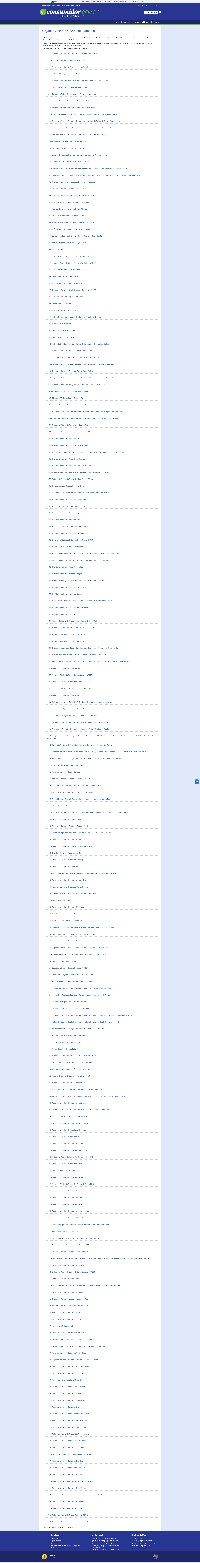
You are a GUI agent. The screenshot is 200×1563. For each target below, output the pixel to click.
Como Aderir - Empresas (59, 1544)
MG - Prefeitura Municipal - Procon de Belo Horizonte (68, 607)
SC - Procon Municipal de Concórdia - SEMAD (65, 1231)
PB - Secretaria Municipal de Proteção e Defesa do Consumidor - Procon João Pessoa (80, 745)
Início (117, 22)
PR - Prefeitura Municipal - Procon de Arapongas (66, 860)
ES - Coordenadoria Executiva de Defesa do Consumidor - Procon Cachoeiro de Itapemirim (82, 364)
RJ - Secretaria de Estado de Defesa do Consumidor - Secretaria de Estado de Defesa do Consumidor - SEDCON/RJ (91, 1015)
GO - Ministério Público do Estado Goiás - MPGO (66, 398)
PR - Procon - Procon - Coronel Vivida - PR (64, 961)
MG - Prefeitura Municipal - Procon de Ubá (64, 520)
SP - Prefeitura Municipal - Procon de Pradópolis (66, 1501)
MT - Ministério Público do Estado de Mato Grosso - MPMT (70, 675)
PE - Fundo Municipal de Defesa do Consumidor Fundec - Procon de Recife (76, 785)
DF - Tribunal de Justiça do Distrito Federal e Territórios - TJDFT (72, 290)
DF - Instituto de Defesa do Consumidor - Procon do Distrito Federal (73, 195)
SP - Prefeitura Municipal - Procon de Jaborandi (66, 1448)
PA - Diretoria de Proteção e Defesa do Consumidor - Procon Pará (72, 716)
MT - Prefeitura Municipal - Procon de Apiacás (65, 668)
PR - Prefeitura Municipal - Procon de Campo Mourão (68, 887)
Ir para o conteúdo (46, 5)
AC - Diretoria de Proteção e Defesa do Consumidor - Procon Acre (72, 53)
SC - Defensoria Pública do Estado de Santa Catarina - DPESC (71, 1272)
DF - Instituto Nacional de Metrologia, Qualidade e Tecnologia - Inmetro (74, 317)
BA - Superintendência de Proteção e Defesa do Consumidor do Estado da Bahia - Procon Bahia (84, 121)
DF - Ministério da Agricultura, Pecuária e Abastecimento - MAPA (72, 256)
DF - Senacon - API (55, 249)
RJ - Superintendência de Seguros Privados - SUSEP (68, 968)
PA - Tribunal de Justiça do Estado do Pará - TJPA (66, 709)
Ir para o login (65, 5)
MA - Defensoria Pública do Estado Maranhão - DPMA (68, 425)
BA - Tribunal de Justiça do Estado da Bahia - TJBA (67, 141)
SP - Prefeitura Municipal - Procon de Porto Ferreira (67, 1333)
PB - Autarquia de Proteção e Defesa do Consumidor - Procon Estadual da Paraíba (79, 729)
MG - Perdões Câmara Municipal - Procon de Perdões (68, 486)
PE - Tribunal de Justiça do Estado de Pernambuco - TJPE (70, 779)
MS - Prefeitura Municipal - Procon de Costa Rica (66, 634)
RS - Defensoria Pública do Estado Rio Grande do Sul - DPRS (71, 1157)
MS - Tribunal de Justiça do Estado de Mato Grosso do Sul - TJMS (72, 621)
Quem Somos (96, 1547)
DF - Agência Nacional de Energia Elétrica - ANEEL (67, 209)
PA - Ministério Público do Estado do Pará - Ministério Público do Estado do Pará (78, 722)
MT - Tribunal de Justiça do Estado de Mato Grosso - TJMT (70, 688)
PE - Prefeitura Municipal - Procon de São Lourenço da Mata (70, 792)
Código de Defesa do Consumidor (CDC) (105, 1549)
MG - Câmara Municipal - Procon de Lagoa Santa (66, 506)
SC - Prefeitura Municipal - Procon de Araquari (65, 1292)
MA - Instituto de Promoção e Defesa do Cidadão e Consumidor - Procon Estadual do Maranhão (83, 418)
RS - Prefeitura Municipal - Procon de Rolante (65, 1204)
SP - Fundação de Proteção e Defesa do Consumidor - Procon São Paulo (75, 1495)
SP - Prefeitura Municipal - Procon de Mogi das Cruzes (68, 1420)
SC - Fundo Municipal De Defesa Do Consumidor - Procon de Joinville (74, 1238)
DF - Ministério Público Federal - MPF (62, 310)
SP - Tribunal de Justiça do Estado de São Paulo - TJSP (69, 1306)
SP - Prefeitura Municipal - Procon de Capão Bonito (67, 1353)
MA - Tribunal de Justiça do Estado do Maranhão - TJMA (69, 432)
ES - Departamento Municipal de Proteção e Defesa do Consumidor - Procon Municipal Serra (82, 378)
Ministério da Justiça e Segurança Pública (105, 1540)
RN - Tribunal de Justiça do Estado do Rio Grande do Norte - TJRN (73, 1062)
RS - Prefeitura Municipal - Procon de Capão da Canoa (68, 1218)
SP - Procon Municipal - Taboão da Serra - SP (65, 1380)
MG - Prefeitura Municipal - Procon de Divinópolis (66, 533)
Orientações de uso (138, 1542)
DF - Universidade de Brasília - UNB (61, 330)
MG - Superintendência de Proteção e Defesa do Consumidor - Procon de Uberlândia (79, 493)
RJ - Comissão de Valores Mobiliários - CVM (64, 1042)
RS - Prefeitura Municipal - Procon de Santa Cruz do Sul (69, 1103)
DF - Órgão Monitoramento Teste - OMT (63, 303)
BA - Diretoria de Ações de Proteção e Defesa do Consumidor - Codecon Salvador (78, 155)
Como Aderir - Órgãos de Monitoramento (105, 1546)
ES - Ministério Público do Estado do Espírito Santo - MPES (70, 351)
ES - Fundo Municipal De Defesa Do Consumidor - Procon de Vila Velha (75, 357)
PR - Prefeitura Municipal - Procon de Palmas (65, 941)
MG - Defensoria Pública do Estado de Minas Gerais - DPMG (70, 540)
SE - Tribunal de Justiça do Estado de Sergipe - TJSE (68, 1299)
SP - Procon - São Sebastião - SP (60, 1326)
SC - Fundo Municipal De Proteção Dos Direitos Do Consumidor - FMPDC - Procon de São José (84, 1285)
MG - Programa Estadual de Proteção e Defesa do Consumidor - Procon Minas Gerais (80, 601)
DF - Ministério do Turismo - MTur (60, 324)
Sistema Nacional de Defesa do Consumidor (106, 1544)
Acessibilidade (142, 5)
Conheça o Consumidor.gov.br (142, 1540)
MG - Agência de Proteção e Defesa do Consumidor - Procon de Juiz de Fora (76, 580)
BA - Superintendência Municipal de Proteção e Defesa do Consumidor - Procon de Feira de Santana (85, 128)
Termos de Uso (137, 1538)
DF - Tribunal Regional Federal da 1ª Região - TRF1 (67, 243)
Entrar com (151, 12)
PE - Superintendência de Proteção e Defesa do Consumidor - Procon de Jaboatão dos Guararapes (85, 758)
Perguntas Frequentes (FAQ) (142, 1546)
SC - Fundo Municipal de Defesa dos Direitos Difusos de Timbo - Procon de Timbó (78, 1225)
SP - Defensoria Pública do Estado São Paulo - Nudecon (69, 1434)
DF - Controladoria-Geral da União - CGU (63, 276)
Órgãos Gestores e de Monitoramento (104, 1538)
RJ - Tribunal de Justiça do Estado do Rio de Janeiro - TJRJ (70, 975)
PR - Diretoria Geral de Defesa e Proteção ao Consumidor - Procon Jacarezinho (77, 893)
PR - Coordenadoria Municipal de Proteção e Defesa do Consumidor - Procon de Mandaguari (82, 927)
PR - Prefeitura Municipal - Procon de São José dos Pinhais (70, 846)
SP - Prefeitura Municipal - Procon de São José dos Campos (70, 1481)
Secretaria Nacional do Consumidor (103, 1542)
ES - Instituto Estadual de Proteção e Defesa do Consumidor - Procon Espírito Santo (79, 344)
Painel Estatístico (56, 1540)
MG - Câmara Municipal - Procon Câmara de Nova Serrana (70, 526)
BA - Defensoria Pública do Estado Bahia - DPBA (66, 148)
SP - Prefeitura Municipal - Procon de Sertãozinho (66, 1400)
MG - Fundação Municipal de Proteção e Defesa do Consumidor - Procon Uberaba (78, 472)
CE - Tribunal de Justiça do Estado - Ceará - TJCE (67, 189)
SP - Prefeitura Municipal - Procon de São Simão (66, 1461)
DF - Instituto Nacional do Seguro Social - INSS (65, 297)
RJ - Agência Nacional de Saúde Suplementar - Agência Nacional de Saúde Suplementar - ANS (83, 1022)
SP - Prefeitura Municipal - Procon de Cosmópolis (66, 1468)
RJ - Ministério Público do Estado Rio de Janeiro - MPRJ (69, 1008)
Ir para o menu (56, 5)
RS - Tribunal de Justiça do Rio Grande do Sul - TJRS (68, 1116)
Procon (55, 1527)
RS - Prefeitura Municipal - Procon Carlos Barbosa (67, 1130)
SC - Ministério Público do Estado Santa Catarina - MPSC (69, 1245)
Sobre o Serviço (126, 22)
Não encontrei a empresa (59, 1542)
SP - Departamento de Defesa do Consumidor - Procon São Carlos (73, 1360)
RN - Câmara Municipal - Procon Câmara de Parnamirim (69, 1069)
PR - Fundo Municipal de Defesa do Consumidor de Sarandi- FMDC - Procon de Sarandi (81, 833)
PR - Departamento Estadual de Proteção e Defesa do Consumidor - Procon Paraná (79, 948)
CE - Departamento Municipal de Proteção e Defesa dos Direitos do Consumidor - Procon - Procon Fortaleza (88, 168)
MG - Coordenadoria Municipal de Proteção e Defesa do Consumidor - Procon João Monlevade (83, 553)
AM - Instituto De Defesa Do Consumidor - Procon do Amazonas (72, 94)
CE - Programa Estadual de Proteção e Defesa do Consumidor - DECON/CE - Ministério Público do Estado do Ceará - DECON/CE (96, 175)
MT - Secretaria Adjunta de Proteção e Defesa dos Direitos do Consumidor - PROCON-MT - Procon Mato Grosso (89, 661)
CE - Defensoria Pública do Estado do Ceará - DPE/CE (68, 162)
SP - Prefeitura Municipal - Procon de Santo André (66, 1393)
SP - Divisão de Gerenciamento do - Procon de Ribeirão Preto (71, 1339)
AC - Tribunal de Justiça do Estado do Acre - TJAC (67, 60)
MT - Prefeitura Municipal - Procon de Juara (64, 695)
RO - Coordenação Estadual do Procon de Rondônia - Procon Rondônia (75, 1089)
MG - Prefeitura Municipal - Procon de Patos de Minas (68, 445)
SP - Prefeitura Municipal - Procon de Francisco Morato (68, 1414)
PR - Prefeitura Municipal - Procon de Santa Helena (67, 880)
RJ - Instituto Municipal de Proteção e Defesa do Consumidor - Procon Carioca (77, 1029)
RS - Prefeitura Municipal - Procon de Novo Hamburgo (68, 1123)
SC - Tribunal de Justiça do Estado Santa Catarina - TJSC (69, 1252)
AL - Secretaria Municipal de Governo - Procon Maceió (68, 67)
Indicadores (155, 22)
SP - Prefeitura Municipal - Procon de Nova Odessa (67, 1488)
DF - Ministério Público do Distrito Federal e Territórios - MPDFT (72, 263)
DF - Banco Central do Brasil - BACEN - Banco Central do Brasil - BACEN (75, 236)
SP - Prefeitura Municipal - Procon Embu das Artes (67, 1441)
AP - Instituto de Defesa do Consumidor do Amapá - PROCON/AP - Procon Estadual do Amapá (83, 114)
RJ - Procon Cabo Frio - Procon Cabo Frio (63, 1049)
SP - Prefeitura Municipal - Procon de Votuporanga (67, 1427)
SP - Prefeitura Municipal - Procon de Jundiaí (65, 1508)
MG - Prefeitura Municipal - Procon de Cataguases (67, 587)
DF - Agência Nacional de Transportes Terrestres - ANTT (69, 229)
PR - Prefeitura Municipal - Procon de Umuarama (66, 907)
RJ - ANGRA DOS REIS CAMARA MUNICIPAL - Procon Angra (71, 981)
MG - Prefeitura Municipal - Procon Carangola (65, 574)
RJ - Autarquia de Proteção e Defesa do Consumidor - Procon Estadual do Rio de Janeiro (81, 988)
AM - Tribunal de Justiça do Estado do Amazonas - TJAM (69, 101)
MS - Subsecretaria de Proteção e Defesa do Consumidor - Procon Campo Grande (78, 655)
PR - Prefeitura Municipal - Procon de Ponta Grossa (67, 840)
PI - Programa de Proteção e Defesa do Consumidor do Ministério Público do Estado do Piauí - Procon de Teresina (90, 812)
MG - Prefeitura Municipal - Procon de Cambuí (65, 594)
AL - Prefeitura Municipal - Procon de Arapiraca (65, 74)
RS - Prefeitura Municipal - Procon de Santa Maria (66, 1164)
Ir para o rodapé (75, 5)
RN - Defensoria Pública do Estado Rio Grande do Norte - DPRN (72, 1056)
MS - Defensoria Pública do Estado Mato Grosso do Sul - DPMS (72, 628)
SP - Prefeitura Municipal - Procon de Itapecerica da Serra (69, 1366)
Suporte (53, 1547)
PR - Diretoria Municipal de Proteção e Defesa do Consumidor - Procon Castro (77, 954)
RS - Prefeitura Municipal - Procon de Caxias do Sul (67, 1150)
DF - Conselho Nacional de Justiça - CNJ (63, 337)
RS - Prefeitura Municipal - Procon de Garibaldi (65, 1144)
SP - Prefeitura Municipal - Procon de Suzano (65, 1407)
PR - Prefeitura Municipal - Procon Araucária (64, 819)
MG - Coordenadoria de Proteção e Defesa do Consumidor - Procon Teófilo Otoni (78, 560)
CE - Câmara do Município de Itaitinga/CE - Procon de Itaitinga (71, 182)
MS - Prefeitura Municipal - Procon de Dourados (66, 641)
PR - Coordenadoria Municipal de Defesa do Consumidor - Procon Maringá (76, 914)
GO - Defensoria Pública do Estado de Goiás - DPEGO (68, 391)
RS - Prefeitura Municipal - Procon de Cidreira (65, 1137)
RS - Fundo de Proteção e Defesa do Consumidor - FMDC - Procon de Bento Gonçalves (81, 1110)
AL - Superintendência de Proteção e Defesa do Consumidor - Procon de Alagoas (78, 80)
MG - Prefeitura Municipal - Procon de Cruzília (65, 439)
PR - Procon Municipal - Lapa (59, 900)
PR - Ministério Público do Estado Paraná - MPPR (66, 921)
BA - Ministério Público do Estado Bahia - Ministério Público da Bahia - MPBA (77, 135)
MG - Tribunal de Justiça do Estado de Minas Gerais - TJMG (70, 479)
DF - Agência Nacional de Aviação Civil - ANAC (66, 283)
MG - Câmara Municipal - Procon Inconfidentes (65, 547)
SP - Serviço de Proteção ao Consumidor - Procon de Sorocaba (71, 1454)
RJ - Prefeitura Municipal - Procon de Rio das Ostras (67, 1002)
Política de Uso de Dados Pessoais (143, 1544)
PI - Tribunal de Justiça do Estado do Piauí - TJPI (66, 806)
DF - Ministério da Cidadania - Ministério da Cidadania (68, 202)
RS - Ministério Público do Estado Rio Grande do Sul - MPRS (71, 1184)
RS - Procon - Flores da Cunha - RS (61, 1170)
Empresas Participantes (141, 22)
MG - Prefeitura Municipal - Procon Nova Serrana (66, 459)
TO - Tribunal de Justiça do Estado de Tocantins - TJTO (68, 1522)
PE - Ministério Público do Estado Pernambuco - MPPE (68, 765)
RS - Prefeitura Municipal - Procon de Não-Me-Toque (67, 1197)
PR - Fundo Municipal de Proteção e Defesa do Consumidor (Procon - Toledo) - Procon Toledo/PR (84, 873)
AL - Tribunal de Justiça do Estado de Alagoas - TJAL (68, 87)
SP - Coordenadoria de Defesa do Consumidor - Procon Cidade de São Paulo (77, 1346)
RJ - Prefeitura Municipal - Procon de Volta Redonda (67, 1035)
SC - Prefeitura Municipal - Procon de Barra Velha (66, 1265)
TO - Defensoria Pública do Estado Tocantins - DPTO (68, 1515)
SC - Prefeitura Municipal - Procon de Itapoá (64, 1279)
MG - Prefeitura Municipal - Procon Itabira (63, 614)
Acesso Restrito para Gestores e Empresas (65, 1546)
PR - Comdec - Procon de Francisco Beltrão (64, 853)
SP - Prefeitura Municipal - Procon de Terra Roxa (66, 1373)
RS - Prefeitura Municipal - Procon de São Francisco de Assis (71, 1191)
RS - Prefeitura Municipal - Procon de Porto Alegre (67, 1177)
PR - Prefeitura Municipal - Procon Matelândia (65, 866)
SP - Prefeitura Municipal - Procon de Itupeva (65, 1474)
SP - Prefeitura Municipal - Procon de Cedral (64, 1312)
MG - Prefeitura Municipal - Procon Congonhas (65, 567)
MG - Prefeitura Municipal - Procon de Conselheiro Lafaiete (70, 466)
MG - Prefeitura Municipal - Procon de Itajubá (65, 513)
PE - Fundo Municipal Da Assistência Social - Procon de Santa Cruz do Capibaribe (79, 799)
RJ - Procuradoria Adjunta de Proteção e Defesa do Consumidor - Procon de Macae (79, 995)
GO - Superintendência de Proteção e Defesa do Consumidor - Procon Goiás (76, 384)
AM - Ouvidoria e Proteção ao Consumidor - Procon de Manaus (71, 108)
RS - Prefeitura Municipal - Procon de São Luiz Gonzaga (69, 1211)
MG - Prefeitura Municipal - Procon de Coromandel (67, 499)
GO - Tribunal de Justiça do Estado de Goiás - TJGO (67, 405)
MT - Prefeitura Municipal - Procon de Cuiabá (65, 682)
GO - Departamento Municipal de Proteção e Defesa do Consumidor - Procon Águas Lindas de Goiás (85, 412)
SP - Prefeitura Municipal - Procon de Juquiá (64, 1319)
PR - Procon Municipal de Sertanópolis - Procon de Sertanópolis (72, 934)
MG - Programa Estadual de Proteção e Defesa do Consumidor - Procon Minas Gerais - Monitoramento (86, 452)
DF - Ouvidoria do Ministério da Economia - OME (66, 216)
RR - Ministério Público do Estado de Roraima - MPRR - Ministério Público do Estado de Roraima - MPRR (87, 1096)
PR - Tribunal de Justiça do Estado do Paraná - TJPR (68, 826)
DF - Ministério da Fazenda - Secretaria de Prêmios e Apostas (71, 222)
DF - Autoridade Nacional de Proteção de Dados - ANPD (69, 270)
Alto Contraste (154, 5)
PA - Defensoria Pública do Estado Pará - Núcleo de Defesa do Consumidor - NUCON (80, 702)
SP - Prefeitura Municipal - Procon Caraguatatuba (66, 1387)
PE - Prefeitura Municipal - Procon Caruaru (64, 772)
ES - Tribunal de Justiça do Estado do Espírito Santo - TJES (70, 371)
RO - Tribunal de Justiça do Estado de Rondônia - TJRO (69, 1076)
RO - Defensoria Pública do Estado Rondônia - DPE (67, 1083)
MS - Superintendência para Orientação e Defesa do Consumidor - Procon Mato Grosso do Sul (83, 648)
